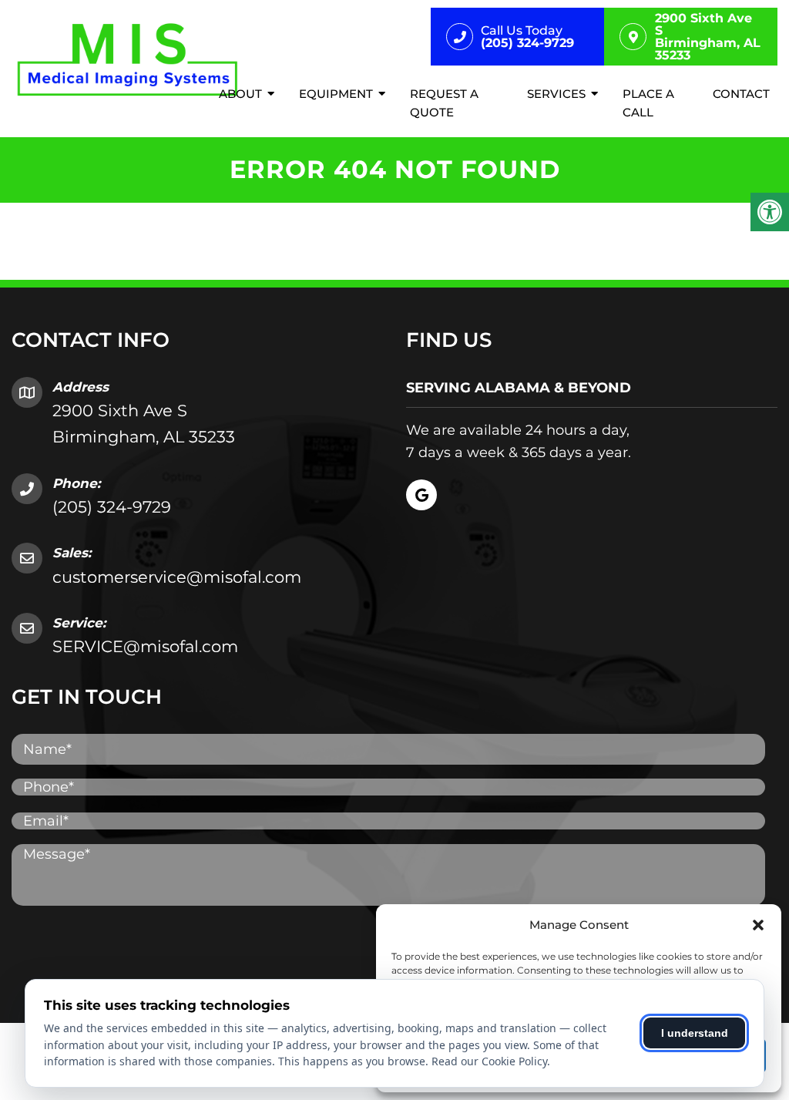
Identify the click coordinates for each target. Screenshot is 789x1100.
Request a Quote (444, 102)
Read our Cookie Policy (489, 1061)
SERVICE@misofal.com (145, 646)
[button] (758, 925)
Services (556, 93)
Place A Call (648, 102)
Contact (741, 93)
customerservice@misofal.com (176, 577)
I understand (694, 1033)
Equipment (336, 93)
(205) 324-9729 (111, 506)
